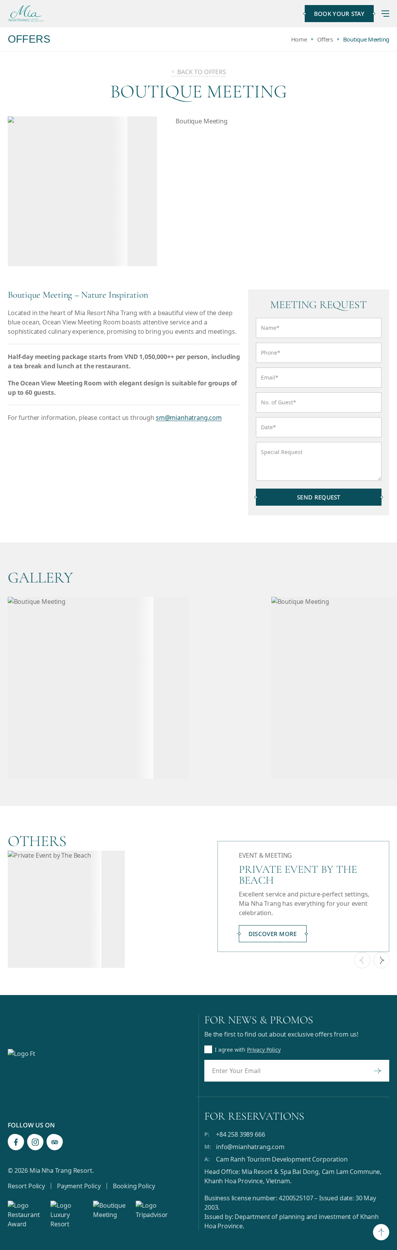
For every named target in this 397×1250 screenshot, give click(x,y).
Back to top (381, 1233)
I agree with (248, 1049)
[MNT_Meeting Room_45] (136, 688)
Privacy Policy (264, 1049)
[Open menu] (385, 13)
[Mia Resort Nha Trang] (26, 13)
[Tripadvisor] (55, 1142)
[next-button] (381, 960)
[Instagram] (35, 1142)
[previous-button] (362, 960)
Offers (325, 39)
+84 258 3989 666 (240, 1134)
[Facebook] (16, 1142)
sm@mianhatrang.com (189, 417)
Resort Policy (26, 1186)
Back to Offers (201, 72)
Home (299, 39)
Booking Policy (134, 1186)
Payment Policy (79, 1186)
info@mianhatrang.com (250, 1147)
